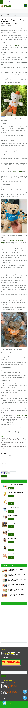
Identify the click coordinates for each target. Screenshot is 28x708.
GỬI (3, 676)
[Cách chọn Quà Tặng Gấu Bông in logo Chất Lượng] (6, 432)
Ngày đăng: (3, 23)
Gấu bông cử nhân (12, 538)
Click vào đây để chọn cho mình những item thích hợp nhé (13, 427)
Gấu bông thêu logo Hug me (14, 553)
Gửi (4, 476)
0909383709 (18, 1)
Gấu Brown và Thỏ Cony (13, 515)
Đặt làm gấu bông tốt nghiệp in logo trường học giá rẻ (14, 439)
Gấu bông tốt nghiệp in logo (14, 523)
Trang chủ (3, 14)
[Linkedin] (12, 432)
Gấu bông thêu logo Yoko (13, 507)
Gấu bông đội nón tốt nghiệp (14, 546)
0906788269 (13, 1)
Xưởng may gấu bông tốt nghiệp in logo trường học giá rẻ (13, 443)
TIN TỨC (9, 14)
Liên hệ (10, 488)
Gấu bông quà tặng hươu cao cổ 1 (15, 484)
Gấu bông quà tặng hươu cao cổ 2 (15, 492)
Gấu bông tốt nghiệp (12, 530)
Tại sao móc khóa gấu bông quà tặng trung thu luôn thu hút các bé (16, 595)
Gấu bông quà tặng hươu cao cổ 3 (15, 499)
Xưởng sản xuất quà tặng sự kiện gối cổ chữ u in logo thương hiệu (16, 585)
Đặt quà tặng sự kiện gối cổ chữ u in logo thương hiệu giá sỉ (14, 447)
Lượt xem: (13, 23)
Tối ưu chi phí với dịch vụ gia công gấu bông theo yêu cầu (16, 590)
